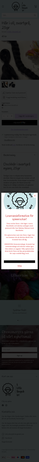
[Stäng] (35, 196)
